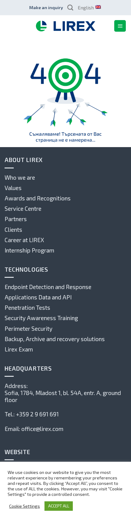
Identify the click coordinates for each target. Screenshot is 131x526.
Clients (13, 229)
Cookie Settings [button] (24, 506)
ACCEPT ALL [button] (58, 505)
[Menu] (120, 26)
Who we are (20, 177)
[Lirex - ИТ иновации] (65, 26)
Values (13, 187)
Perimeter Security (28, 328)
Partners (16, 218)
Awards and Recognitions (38, 198)
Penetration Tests (27, 307)
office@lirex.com (42, 428)
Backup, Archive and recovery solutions (55, 338)
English (86, 7)
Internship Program (29, 250)
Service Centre (23, 208)
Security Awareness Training (41, 317)
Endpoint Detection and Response (48, 286)
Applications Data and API (38, 297)
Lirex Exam (19, 349)
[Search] (70, 7)
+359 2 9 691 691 (37, 414)
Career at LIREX (24, 239)
